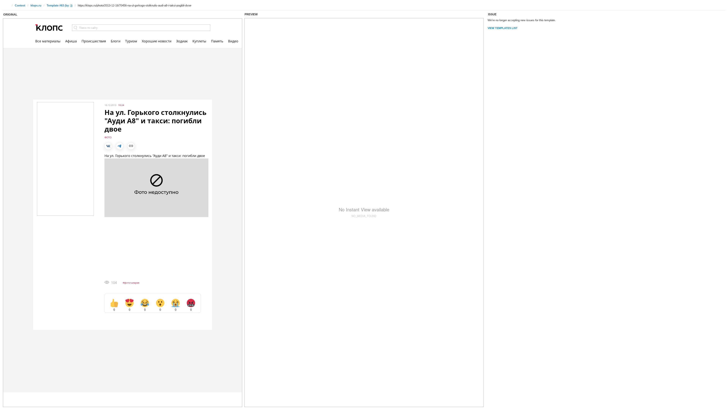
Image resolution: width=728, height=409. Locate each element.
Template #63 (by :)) (59, 5)
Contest (20, 5)
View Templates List (503, 28)
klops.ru (36, 5)
